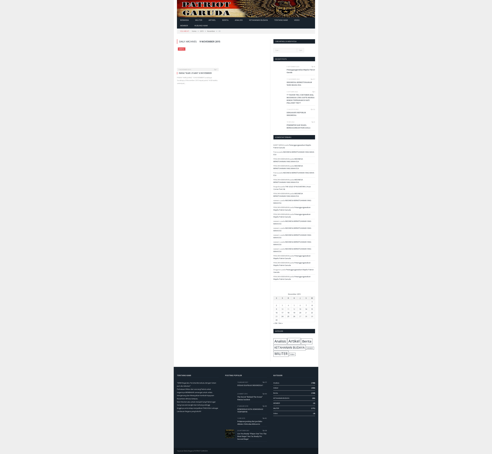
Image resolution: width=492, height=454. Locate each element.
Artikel (212, 20)
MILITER (198, 20)
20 (314, 122)
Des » (281, 323)
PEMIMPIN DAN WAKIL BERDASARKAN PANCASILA (298, 126)
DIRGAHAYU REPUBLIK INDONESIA (296, 113)
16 (276, 313)
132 (313, 109)
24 (282, 316)
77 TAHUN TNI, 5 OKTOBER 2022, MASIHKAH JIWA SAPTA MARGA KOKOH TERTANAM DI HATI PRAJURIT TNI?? (301, 99)
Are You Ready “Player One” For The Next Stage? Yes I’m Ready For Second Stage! (251, 436)
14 (306, 309)
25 (288, 316)
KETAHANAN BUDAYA (258, 20)
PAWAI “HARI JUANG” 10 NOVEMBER (195, 73)
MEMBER (184, 25)
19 (294, 313)
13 (300, 309)
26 (294, 316)
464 (265, 394)
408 (265, 406)
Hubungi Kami (201, 25)
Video (297, 20)
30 (276, 320)
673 (265, 382)
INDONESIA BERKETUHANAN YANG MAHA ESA (299, 83)
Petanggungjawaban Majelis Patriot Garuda (301, 71)
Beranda (184, 20)
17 (282, 313)
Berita (225, 20)
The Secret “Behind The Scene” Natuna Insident (250, 398)
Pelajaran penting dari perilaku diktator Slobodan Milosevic (249, 422)
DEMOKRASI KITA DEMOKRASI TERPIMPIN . (250, 410)
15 (312, 309)
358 (265, 430)
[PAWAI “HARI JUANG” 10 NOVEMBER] (198, 58)
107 (313, 79)
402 (265, 418)
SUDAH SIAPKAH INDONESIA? (250, 385)
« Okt (275, 323)
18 (314, 67)
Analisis (239, 20)
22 (312, 313)
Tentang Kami (281, 20)
